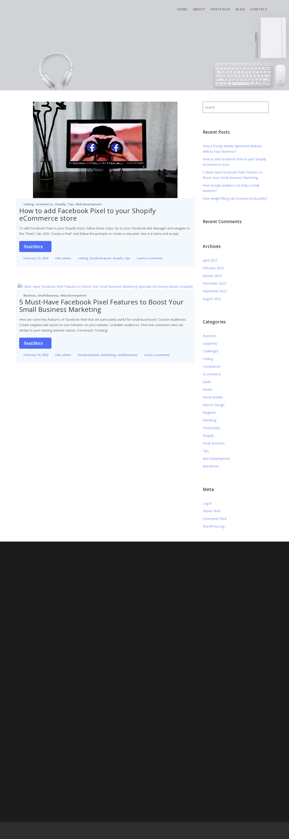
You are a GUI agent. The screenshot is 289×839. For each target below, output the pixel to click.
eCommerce (44, 204)
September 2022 (215, 291)
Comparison (212, 366)
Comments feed (214, 518)
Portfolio (220, 9)
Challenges (211, 351)
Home (182, 9)
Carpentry (210, 343)
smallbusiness (128, 355)
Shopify (60, 204)
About (199, 9)
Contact (259, 9)
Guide (207, 382)
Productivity (211, 428)
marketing (108, 355)
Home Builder (213, 397)
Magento (209, 412)
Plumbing (209, 420)
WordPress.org (213, 526)
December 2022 (214, 283)
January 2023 (212, 275)
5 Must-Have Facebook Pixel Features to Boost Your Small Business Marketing (101, 305)
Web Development (88, 204)
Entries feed (211, 511)
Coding (28, 204)
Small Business (47, 295)
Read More (33, 246)
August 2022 (212, 299)
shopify (118, 258)
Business (29, 295)
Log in (207, 503)
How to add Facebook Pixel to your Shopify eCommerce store (87, 214)
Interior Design (213, 405)
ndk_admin (63, 258)
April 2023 (210, 260)
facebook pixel (100, 258)
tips (127, 258)
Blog (240, 9)
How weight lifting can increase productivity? (235, 198)
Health (207, 389)
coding (83, 258)
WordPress (211, 466)
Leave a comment (149, 258)
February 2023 (213, 268)
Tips (71, 204)
